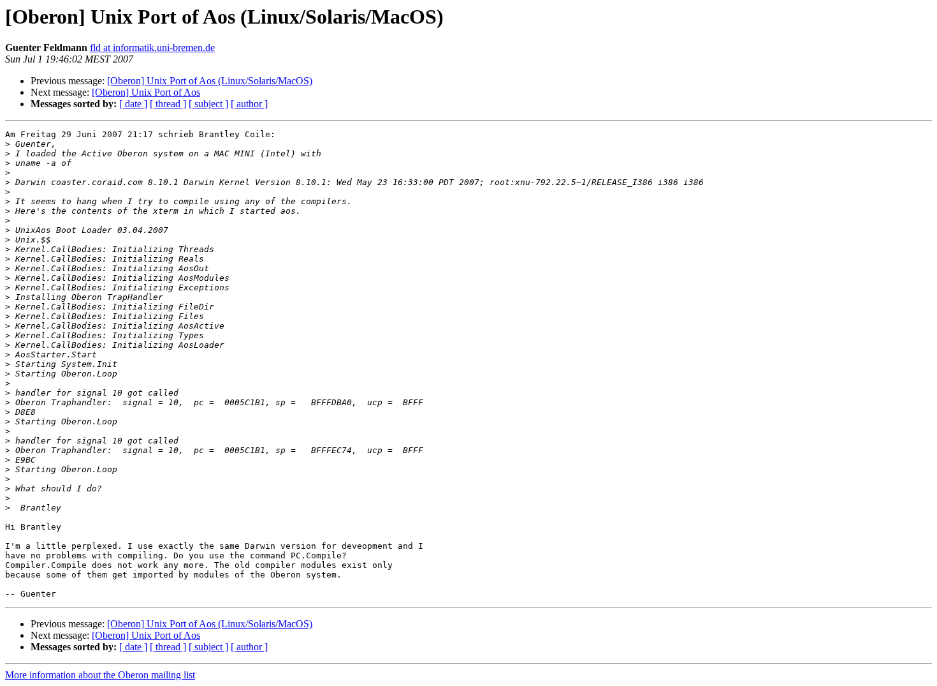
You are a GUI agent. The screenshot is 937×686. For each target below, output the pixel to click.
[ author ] (249, 103)
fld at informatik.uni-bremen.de (152, 47)
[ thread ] (168, 103)
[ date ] (133, 103)
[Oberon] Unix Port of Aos (146, 92)
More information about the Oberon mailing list (100, 674)
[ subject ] (208, 103)
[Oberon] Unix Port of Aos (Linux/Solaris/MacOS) (209, 80)
